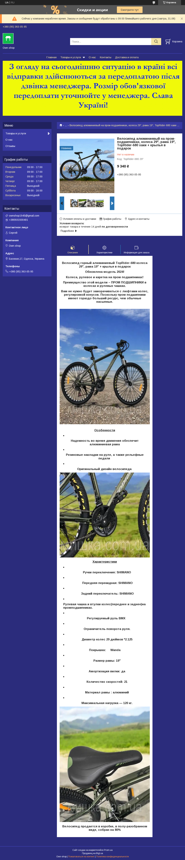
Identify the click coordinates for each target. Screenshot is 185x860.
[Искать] (156, 41)
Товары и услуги (70, 57)
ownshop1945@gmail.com (24, 215)
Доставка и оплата (127, 57)
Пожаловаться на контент (81, 856)
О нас (92, 57)
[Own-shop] (34, 38)
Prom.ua (108, 850)
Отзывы (10, 145)
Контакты (105, 57)
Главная (51, 57)
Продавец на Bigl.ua (92, 853)
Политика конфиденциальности (112, 856)
